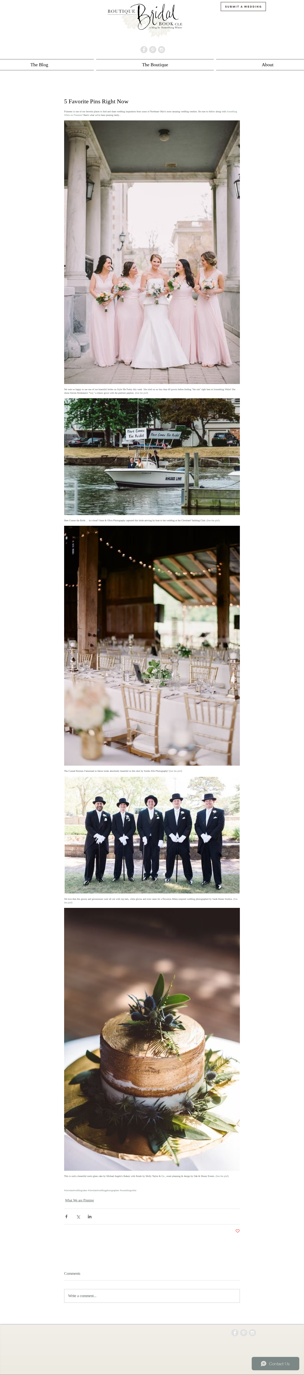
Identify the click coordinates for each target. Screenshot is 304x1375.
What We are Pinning (79, 1200)
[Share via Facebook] (66, 1216)
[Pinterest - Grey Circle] (152, 49)
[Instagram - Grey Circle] (161, 49)
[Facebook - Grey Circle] (143, 49)
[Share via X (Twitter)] (78, 1216)
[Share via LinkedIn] (89, 1216)
